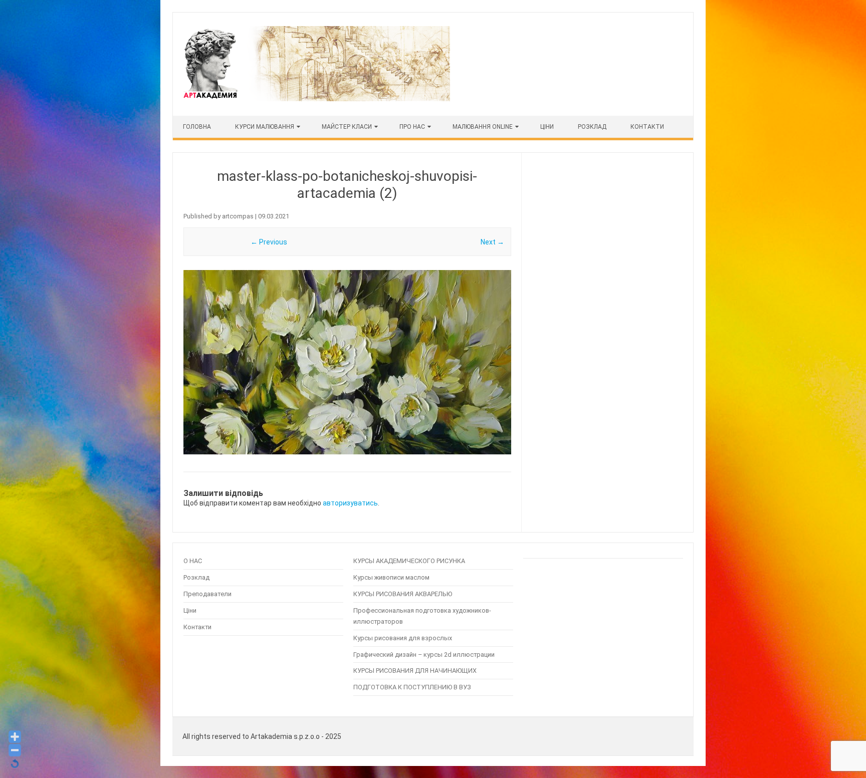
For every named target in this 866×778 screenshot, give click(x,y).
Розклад (592, 126)
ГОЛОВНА (197, 126)
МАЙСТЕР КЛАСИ (347, 126)
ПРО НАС (412, 126)
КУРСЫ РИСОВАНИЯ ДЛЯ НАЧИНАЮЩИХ (415, 670)
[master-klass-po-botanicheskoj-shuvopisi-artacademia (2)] (347, 362)
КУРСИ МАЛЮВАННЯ (264, 126)
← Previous (269, 242)
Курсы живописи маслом (391, 577)
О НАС (192, 561)
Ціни (189, 610)
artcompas (238, 216)
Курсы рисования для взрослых (402, 638)
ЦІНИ (547, 126)
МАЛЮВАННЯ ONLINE (483, 126)
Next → (492, 242)
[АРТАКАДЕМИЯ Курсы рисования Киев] (315, 99)
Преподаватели (207, 594)
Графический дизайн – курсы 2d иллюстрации (424, 654)
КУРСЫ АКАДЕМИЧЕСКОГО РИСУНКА (409, 561)
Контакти (647, 126)
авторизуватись (350, 503)
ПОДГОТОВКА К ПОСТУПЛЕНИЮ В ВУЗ (412, 687)
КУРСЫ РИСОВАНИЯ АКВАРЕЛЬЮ (402, 594)
